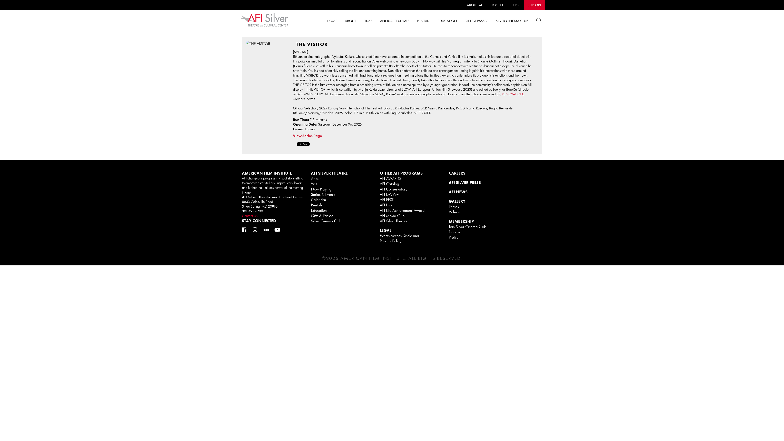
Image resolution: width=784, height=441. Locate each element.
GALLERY (457, 201)
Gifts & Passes (476, 20)
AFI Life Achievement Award (402, 210)
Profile (454, 237)
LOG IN (497, 5)
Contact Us (249, 215)
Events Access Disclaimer (399, 235)
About (350, 20)
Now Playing (321, 189)
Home (332, 20)
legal (385, 230)
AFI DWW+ (389, 194)
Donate (454, 232)
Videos (454, 212)
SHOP (515, 5)
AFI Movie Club (392, 215)
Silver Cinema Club (512, 20)
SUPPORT (534, 5)
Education (447, 20)
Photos (454, 206)
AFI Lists (386, 205)
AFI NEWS (458, 192)
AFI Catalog (389, 183)
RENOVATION (512, 94)
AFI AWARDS (390, 178)
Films (368, 20)
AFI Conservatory (393, 189)
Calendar (318, 199)
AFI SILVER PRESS (465, 182)
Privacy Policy (390, 241)
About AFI (475, 5)
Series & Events (323, 194)
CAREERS (457, 173)
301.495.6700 (252, 211)
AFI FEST (387, 199)
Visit (314, 183)
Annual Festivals (394, 20)
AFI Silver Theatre (394, 221)
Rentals (423, 20)
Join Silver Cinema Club (467, 226)
